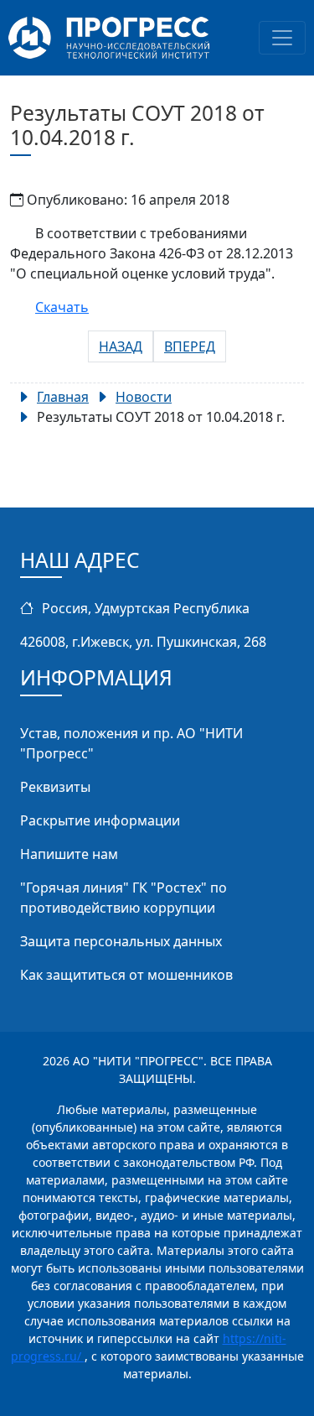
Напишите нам (69, 854)
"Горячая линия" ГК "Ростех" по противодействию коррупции (123, 897)
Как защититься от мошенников (126, 975)
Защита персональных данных (121, 941)
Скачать (62, 307)
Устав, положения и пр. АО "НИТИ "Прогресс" (131, 743)
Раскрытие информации (100, 820)
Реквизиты (55, 787)
